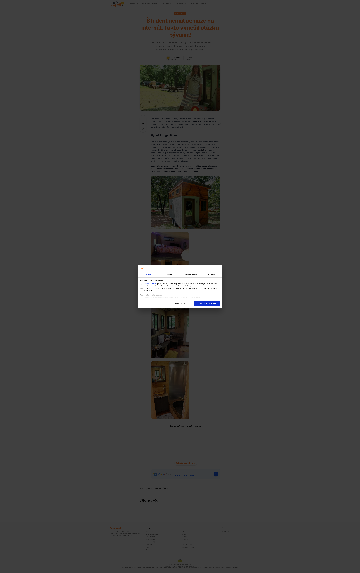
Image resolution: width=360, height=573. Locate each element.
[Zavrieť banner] (212, 268)
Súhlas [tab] (148, 274)
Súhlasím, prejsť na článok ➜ (207, 303)
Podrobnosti (178, 303)
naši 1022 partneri (150, 284)
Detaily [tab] (169, 274)
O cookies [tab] (211, 274)
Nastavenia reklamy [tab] (190, 274)
